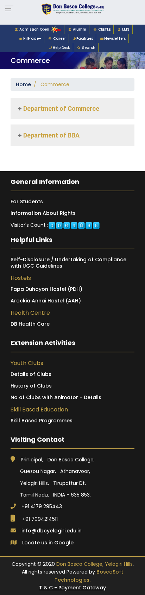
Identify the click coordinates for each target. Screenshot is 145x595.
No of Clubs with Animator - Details (56, 397)
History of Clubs (31, 385)
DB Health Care (30, 323)
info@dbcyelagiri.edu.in (51, 530)
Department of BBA (51, 135)
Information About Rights (43, 213)
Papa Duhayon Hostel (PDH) (46, 289)
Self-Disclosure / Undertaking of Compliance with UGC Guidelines (68, 262)
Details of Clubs (31, 374)
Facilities (84, 38)
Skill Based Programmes (41, 420)
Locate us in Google (48, 542)
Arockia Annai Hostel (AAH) (46, 300)
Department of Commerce (60, 108)
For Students (27, 201)
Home (23, 84)
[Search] (79, 47)
